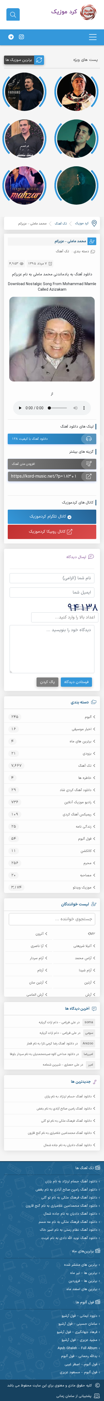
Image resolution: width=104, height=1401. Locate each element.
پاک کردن (47, 682)
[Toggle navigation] (93, 37)
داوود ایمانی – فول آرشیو (79, 1316)
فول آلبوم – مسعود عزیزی (78, 1372)
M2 (92, 934)
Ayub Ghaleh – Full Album (77, 1348)
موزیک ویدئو (82, 887)
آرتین (87, 982)
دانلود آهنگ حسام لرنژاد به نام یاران (68, 1096)
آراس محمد (83, 958)
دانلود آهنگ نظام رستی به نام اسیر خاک (68, 1230)
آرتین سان (36, 982)
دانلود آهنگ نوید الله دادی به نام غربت (69, 1238)
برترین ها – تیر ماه (83, 1273)
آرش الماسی (34, 995)
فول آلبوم (84, 839)
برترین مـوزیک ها (19, 60)
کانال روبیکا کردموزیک (48, 532)
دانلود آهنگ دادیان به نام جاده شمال (67, 1145)
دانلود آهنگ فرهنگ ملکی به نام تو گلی (66, 1121)
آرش (88, 995)
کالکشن (86, 851)
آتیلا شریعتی (82, 946)
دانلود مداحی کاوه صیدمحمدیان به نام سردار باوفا (42, 1054)
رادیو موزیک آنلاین (77, 802)
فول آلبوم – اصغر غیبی (81, 1364)
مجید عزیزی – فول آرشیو (79, 1340)
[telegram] (11, 37)
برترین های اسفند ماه (81, 1289)
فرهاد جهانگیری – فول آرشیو (77, 1332)
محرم (87, 863)
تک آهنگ (84, 766)
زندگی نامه (83, 826)
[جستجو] (13, 14)
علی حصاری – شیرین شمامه (61, 1064)
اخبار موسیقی (81, 729)
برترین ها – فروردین (83, 1281)
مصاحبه (85, 875)
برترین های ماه (80, 741)
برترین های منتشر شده (80, 1265)
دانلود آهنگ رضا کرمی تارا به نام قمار (50, 1043)
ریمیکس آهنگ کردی (77, 814)
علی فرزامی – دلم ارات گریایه (57, 1022)
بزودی (87, 753)
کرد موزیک (82, 223)
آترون (39, 934)
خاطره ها (84, 778)
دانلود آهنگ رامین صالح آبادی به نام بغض (64, 1108)
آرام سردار (36, 958)
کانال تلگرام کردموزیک (48, 517)
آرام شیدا (85, 970)
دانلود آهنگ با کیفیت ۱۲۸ (29, 439)
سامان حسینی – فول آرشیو (77, 1324)
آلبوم (88, 717)
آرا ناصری (37, 946)
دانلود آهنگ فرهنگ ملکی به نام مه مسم (68, 1222)
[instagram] (21, 37)
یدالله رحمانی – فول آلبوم (79, 1356)
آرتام (40, 970)
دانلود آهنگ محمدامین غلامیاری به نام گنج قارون (59, 1133)
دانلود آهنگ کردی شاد (75, 790)
